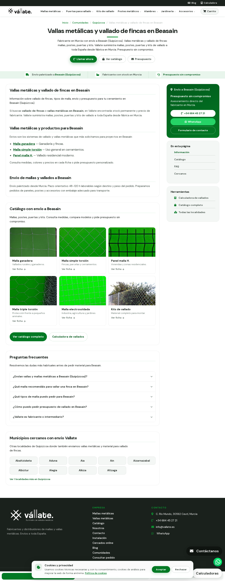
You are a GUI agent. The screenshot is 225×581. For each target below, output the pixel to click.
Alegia (53, 470)
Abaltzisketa (23, 460)
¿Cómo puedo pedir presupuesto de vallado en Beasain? (50, 407)
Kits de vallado (105, 11)
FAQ (176, 166)
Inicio (65, 22)
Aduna (53, 460)
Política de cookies (96, 573)
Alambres (150, 11)
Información (181, 152)
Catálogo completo (191, 205)
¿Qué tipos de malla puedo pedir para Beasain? (44, 396)
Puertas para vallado (78, 11)
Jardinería (167, 11)
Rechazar (181, 569)
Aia (83, 460)
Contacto (98, 533)
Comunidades (80, 22)
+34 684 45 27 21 (194, 113)
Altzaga (112, 470)
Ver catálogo (114, 59)
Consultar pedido (103, 557)
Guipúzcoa (98, 22)
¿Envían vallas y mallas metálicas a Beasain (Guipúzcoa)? (50, 376)
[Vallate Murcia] (31, 523)
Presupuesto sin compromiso (181, 74)
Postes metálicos (128, 11)
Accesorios (186, 11)
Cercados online (102, 543)
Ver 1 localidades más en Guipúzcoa (30, 479)
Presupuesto (143, 59)
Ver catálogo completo (28, 336)
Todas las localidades (192, 212)
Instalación (99, 538)
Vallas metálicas (102, 518)
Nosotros (98, 528)
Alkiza (82, 470)
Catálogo (180, 159)
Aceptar (161, 569)
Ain (112, 460)
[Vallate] (20, 11)
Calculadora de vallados (68, 336)
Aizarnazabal (141, 460)
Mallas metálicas (51, 11)
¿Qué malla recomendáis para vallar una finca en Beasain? (50, 386)
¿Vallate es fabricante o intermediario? (38, 417)
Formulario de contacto (193, 130)
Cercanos (180, 173)
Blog (95, 548)
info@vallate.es (165, 527)
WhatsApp (194, 121)
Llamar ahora (85, 59)
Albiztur (23, 470)
